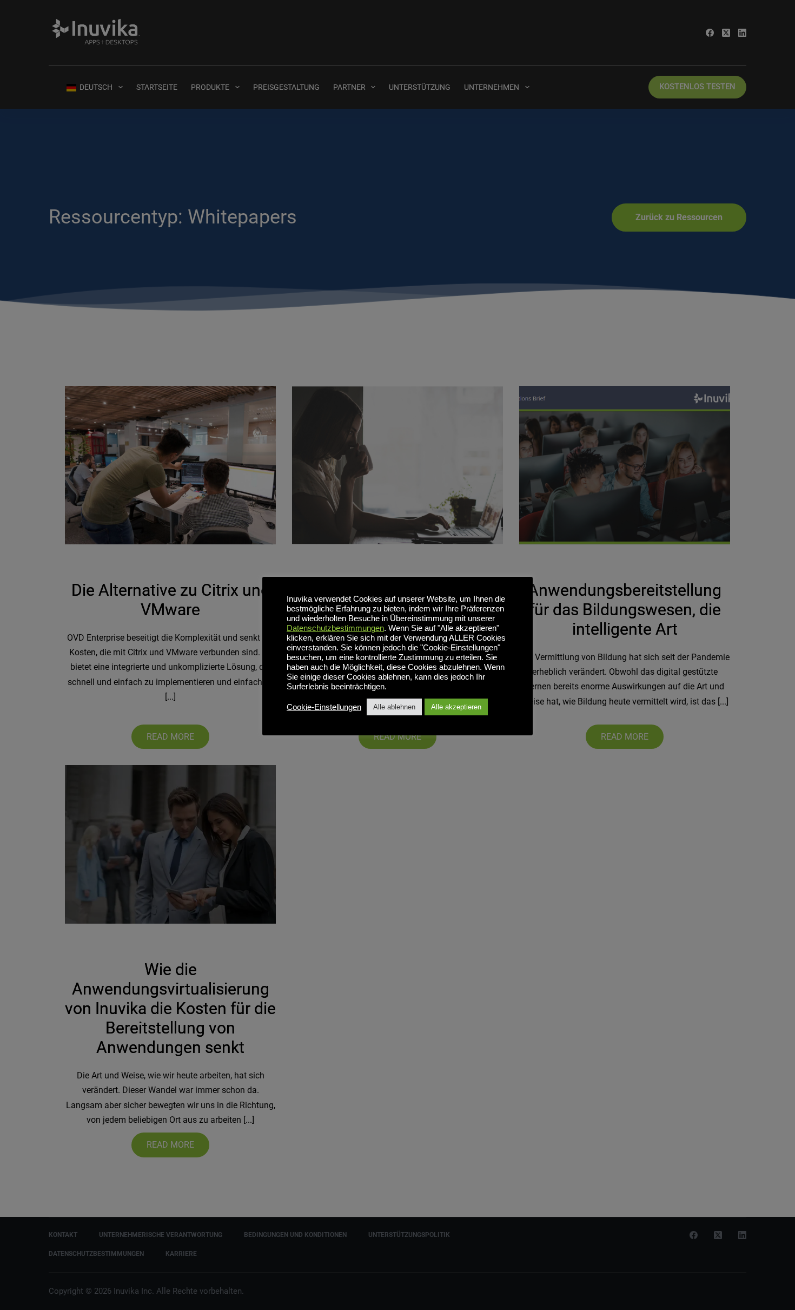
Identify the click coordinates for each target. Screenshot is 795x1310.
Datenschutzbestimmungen (335, 628)
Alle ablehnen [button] (394, 707)
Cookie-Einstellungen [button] (324, 707)
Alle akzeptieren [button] (456, 707)
